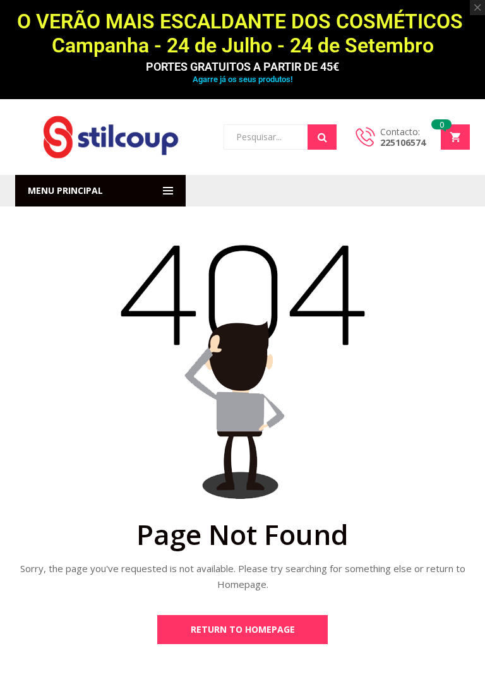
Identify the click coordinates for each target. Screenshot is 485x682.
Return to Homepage (243, 629)
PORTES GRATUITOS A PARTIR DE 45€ (242, 66)
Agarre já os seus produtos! (242, 79)
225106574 (403, 142)
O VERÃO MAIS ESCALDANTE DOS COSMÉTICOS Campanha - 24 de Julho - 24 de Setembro (242, 33)
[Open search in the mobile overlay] (280, 137)
